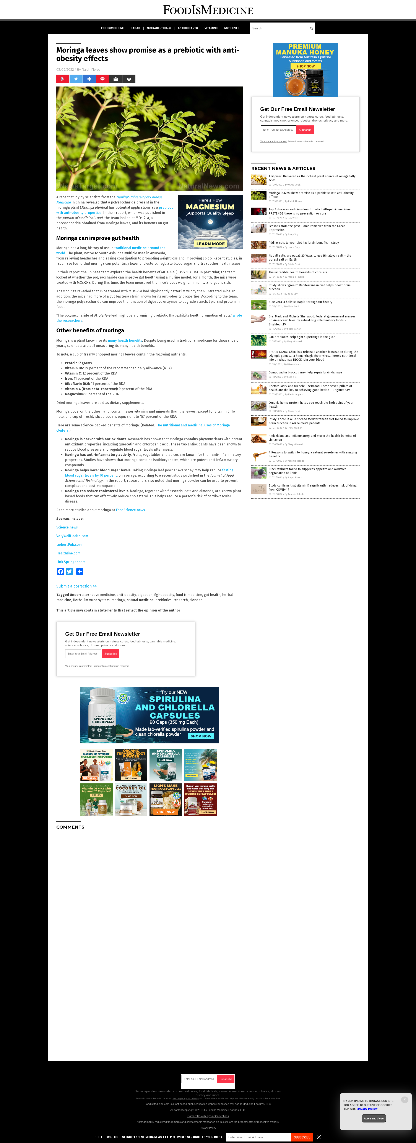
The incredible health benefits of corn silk (298, 272)
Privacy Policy (208, 1128)
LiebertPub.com (69, 545)
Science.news (67, 527)
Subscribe (302, 1137)
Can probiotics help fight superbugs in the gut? (302, 337)
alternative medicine (98, 595)
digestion (145, 595)
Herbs (78, 600)
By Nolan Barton (292, 329)
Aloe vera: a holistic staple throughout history (300, 302)
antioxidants (188, 28)
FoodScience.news (130, 510)
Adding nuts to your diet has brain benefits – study (304, 243)
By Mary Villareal (293, 341)
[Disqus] (149, 887)
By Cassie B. (290, 377)
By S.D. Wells (291, 218)
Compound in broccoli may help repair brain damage (305, 372)
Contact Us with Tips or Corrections (208, 1116)
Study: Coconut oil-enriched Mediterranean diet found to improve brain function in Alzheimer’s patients (314, 421)
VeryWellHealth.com (72, 536)
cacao (135, 28)
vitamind (211, 28)
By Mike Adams (292, 364)
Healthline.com (68, 553)
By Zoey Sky (291, 234)
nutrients (231, 28)
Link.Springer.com (70, 562)
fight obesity (164, 595)
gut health (212, 595)
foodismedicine (112, 28)
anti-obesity (126, 595)
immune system (97, 600)
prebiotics (163, 600)
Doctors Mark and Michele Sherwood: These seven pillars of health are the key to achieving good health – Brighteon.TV (310, 388)
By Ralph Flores (293, 201)
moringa (118, 600)
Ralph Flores (91, 70)
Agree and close (374, 1118)
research (180, 600)
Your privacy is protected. (78, 666)
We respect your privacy (186, 1098)
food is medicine (189, 595)
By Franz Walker (293, 427)
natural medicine (140, 600)
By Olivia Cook (293, 184)
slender (196, 600)
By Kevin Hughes (294, 394)
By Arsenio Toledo (294, 276)
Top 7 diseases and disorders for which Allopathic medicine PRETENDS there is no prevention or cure (310, 211)
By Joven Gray (292, 247)
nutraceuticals (159, 28)
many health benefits (125, 340)
